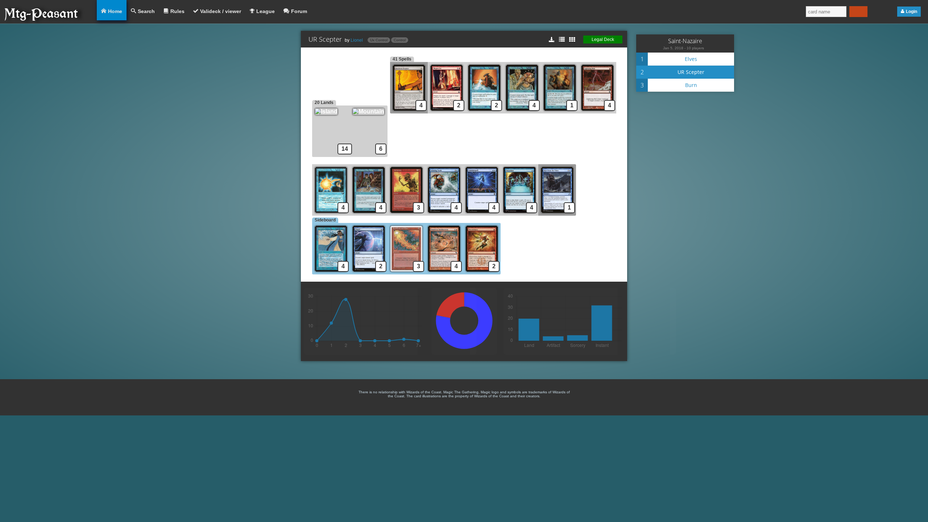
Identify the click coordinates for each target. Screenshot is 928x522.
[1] (560, 111)
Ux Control (379, 40)
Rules (177, 11)
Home (115, 11)
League (265, 11)
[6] (370, 111)
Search (146, 11)
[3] (406, 214)
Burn (691, 85)
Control (400, 40)
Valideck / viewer (220, 11)
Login (911, 11)
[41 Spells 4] (409, 111)
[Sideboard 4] (331, 272)
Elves (691, 58)
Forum (299, 11)
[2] (446, 111)
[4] (522, 111)
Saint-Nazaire (685, 41)
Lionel (357, 40)
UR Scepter (691, 72)
